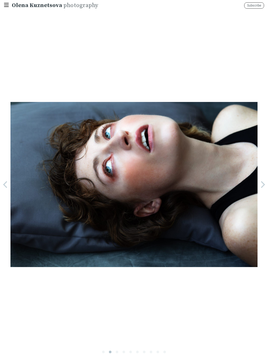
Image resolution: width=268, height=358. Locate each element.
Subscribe (254, 5)
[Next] (262, 184)
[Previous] (6, 184)
